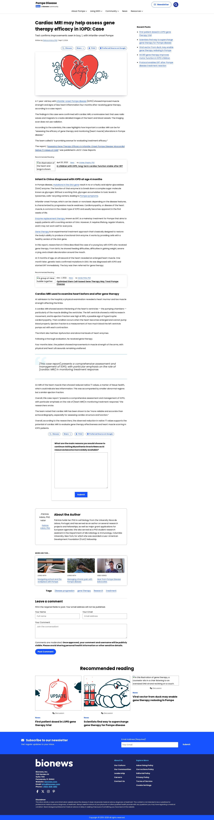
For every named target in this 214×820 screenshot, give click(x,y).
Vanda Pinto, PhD (84, 278)
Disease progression (64, 590)
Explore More (142, 760)
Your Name (40, 611)
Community (111, 11)
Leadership (119, 773)
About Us (118, 760)
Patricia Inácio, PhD (50, 40)
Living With (95, 11)
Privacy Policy (142, 777)
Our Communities (122, 769)
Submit (81, 494)
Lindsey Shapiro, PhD (86, 162)
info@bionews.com (51, 784)
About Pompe (78, 11)
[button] (161, 4)
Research (98, 590)
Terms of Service (144, 781)
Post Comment (46, 651)
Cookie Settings (143, 785)
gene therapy (84, 590)
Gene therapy (42, 231)
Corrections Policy (145, 769)
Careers (118, 777)
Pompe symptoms (89, 195)
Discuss (68, 48)
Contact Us (119, 781)
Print (92, 48)
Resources (136, 11)
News (124, 11)
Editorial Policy (143, 773)
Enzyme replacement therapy (50, 218)
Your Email (88, 611)
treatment (111, 590)
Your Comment (42, 622)
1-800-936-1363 (50, 786)
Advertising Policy (144, 765)
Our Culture (119, 765)
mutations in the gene (66, 184)
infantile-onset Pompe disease (71, 101)
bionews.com (50, 782)
